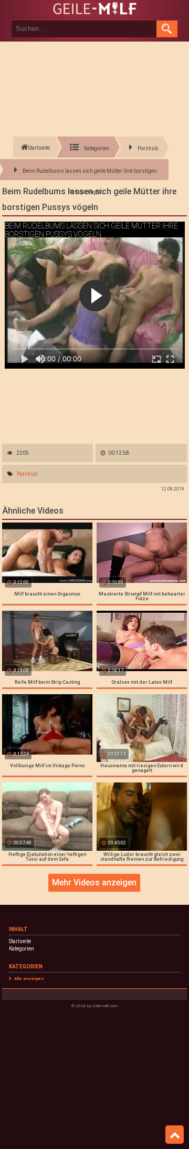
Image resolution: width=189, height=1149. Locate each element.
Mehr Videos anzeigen (94, 882)
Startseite (20, 941)
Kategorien (21, 949)
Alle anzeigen (29, 978)
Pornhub (27, 474)
